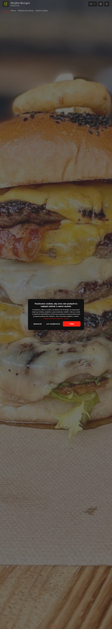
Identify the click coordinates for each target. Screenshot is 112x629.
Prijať (72, 324)
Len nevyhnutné (53, 324)
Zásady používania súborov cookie (55, 318)
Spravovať (37, 324)
